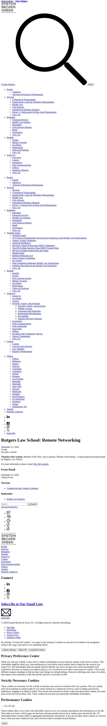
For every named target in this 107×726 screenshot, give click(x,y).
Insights (10, 137)
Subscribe (11, 433)
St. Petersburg (18, 399)
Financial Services (20, 120)
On (6, 706)
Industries (11, 117)
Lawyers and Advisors (22, 346)
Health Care (17, 104)
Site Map (11, 627)
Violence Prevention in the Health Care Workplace (34, 266)
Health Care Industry (21, 122)
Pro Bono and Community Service (27, 334)
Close (4, 723)
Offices (15, 167)
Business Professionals (22, 351)
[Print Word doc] (8, 529)
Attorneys (16, 92)
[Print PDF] (8, 525)
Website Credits (13, 637)
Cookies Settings (9, 650)
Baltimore (16, 361)
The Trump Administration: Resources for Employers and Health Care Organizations (49, 238)
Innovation (17, 329)
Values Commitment (21, 336)
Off (12, 706)
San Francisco (18, 396)
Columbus (16, 371)
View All (16, 114)
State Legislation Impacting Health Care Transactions (35, 263)
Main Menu (21, 1)
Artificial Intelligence (21, 243)
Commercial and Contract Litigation (22, 488)
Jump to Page (7, 1)
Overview (16, 157)
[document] (53, 689)
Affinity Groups (25, 308)
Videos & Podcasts (20, 150)
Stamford (16, 401)
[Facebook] (8, 424)
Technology (17, 132)
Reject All (22, 650)
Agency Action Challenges (24, 240)
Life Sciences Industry (22, 127)
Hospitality (17, 125)
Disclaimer (11, 630)
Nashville (16, 384)
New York (16, 386)
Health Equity (18, 253)
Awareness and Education (29, 311)
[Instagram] (8, 427)
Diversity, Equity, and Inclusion (26, 303)
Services (10, 97)
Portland (16, 394)
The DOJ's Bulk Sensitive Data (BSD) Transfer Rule (35, 248)
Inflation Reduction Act (22, 255)
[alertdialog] (53, 689)
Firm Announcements (21, 165)
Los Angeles (17, 379)
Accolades (16, 298)
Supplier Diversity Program (30, 318)
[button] (9, 513)
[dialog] (53, 646)
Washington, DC (19, 406)
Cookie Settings (8, 84)
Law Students (18, 349)
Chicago (16, 366)
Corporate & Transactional (24, 99)
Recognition (23, 316)
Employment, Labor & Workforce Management (33, 102)
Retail (14, 130)
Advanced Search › (9, 507)
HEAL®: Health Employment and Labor (30, 250)
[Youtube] (8, 420)
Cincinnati (16, 369)
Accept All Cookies (37, 650)
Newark (15, 389)
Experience (17, 162)
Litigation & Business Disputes (26, 109)
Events (15, 140)
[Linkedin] (8, 417)
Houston (16, 376)
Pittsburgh (16, 391)
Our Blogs (16, 145)
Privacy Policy (13, 632)
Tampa (15, 404)
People (10, 89)
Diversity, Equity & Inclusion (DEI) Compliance (33, 245)
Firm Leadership (19, 326)
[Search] (51, 84)
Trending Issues (13, 233)
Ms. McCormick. (41, 464)
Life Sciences (18, 107)
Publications (17, 147)
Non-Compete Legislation (23, 258)
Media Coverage (19, 142)
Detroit (15, 374)
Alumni (10, 409)
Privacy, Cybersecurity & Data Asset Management (34, 112)
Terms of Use (13, 635)
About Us (11, 155)
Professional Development (29, 313)
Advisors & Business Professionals (27, 94)
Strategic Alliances (20, 170)
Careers (15, 160)
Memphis (16, 381)
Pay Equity (17, 260)
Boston (15, 364)
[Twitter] (8, 431)
